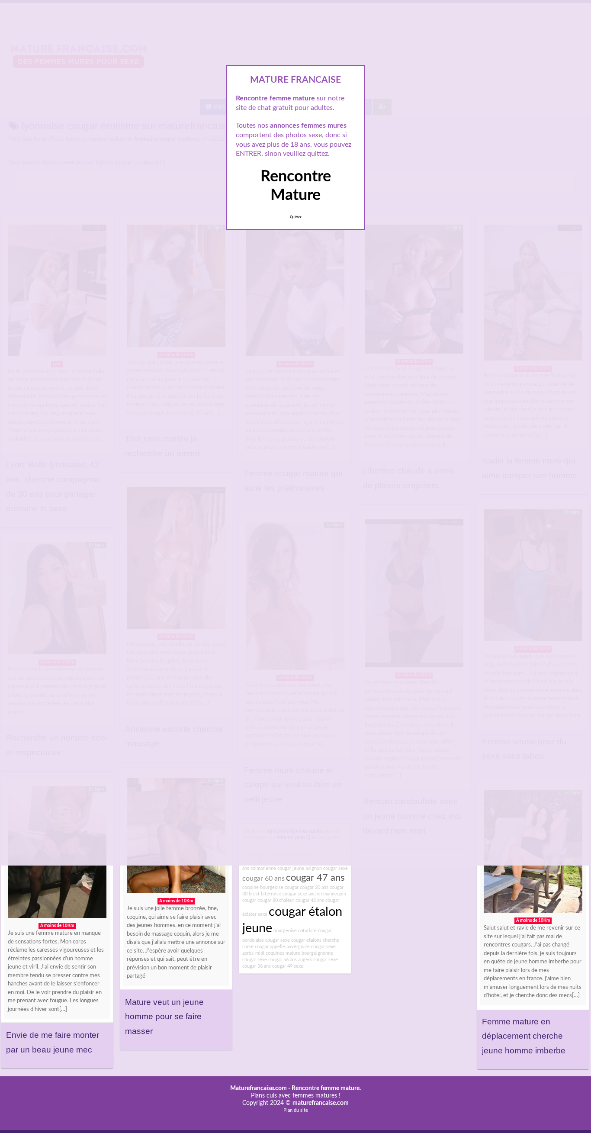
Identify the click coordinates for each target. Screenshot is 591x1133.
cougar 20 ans (314, 887)
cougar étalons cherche (315, 940)
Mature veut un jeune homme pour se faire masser (164, 1017)
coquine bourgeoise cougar (270, 887)
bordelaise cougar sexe (266, 940)
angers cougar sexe (318, 959)
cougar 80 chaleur (275, 900)
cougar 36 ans (256, 966)
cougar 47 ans (315, 877)
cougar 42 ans (310, 900)
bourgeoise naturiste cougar (302, 930)
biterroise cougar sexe (284, 894)
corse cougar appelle (263, 946)
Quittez (296, 217)
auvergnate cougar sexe (311, 946)
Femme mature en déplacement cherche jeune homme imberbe (523, 1036)
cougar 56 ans (282, 959)
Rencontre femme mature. (326, 1088)
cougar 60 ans (263, 878)
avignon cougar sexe (326, 868)
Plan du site (295, 1110)
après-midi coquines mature (271, 953)
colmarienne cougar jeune (277, 868)
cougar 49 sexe (287, 966)
